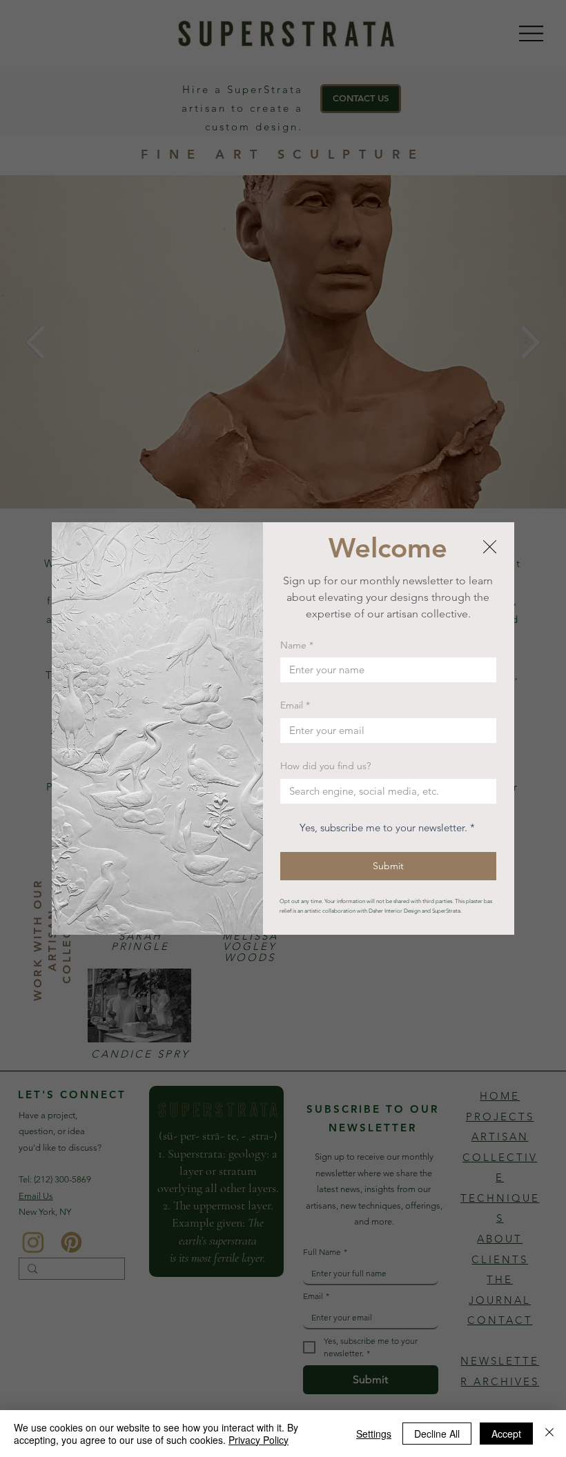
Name (296, 645)
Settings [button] (373, 1433)
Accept (506, 1433)
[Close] (549, 1433)
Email (295, 705)
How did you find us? (325, 766)
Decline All (437, 1433)
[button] (489, 547)
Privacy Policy (258, 1440)
